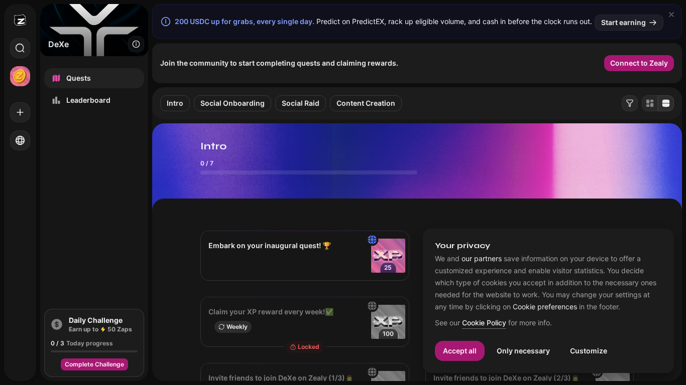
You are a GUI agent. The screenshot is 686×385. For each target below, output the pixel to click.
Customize (588, 350)
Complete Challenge (94, 364)
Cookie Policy (484, 323)
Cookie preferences (545, 306)
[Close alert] (671, 15)
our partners (482, 258)
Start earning (623, 22)
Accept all (460, 350)
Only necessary (523, 350)
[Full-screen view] (666, 103)
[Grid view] (650, 103)
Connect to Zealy (639, 63)
